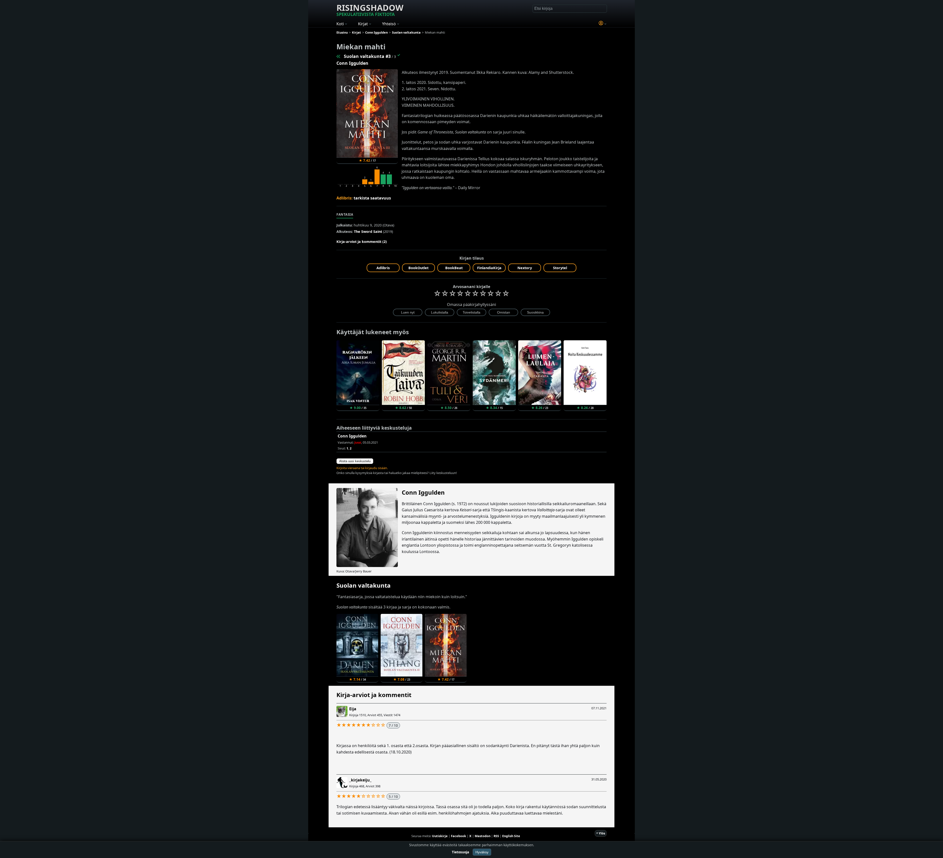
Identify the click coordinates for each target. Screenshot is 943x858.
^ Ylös (600, 833)
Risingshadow (369, 9)
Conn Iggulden (352, 63)
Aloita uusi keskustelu (355, 461)
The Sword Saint (368, 231)
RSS (496, 836)
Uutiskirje (440, 836)
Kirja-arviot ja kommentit (373, 695)
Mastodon (482, 836)
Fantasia (344, 214)
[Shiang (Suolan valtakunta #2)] (338, 56)
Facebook (458, 836)
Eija (352, 709)
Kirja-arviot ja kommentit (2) (361, 241)
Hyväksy (481, 852)
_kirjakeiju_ (360, 780)
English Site (511, 836)
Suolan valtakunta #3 (367, 56)
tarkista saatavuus (372, 198)
